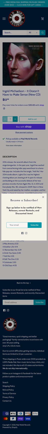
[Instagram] (26, 233)
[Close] (43, 197)
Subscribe (35, 225)
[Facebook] (22, 233)
